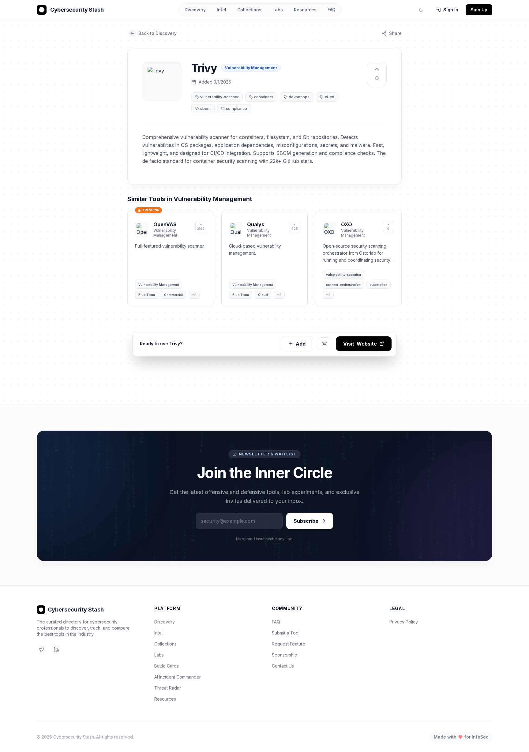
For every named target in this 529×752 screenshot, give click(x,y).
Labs (277, 9)
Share (395, 33)
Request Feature (288, 643)
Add (301, 344)
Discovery (195, 9)
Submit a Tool (285, 632)
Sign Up (479, 9)
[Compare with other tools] (324, 343)
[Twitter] (42, 649)
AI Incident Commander (177, 676)
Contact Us (283, 665)
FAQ (332, 9)
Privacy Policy (403, 621)
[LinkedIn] (56, 649)
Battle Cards (166, 665)
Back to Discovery (157, 33)
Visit (360, 344)
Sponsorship (284, 654)
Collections (249, 9)
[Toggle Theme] (421, 10)
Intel (221, 9)
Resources (305, 9)
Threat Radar (167, 687)
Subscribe (306, 521)
